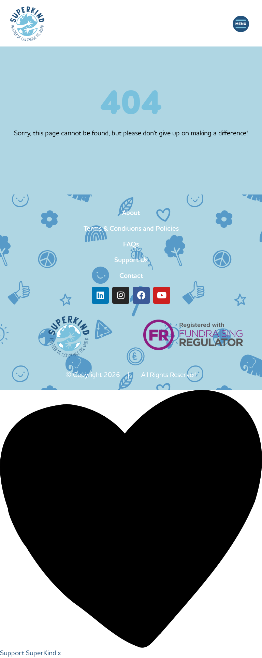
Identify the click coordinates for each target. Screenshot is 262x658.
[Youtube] (161, 295)
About (131, 212)
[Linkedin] (100, 295)
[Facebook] (141, 295)
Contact (131, 275)
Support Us (131, 259)
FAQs (131, 244)
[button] (241, 24)
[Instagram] (120, 295)
